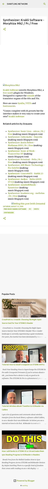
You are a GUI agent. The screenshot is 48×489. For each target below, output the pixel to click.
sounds (30, 95)
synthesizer (9, 212)
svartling (25, 485)
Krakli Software (11, 90)
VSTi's (28, 103)
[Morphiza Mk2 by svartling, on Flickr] (11, 85)
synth (10, 93)
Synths (21, 103)
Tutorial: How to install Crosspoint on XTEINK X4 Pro (23, 365)
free (5, 93)
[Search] (44, 4)
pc (30, 209)
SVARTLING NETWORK (17, 4)
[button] (4, 29)
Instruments (9, 106)
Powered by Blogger (25, 481)
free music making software (15, 209)
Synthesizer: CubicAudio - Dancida (25, 137)
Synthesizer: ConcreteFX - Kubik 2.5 (25, 173)
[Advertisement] (24, 59)
